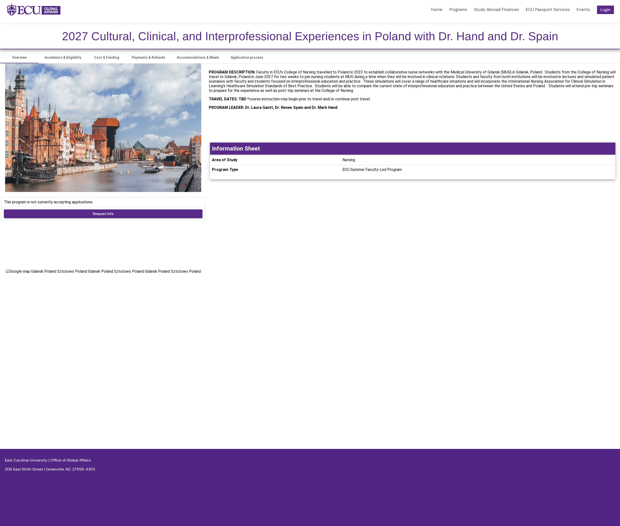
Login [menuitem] (605, 9)
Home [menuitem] (436, 9)
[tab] (19, 57)
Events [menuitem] (583, 9)
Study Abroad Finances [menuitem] (496, 9)
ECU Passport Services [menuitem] (548, 9)
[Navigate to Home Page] (34, 9)
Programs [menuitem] (458, 9)
